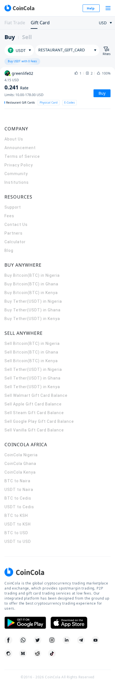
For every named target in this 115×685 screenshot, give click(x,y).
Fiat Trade (14, 23)
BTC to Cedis (17, 498)
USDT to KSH (17, 524)
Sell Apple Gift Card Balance (33, 404)
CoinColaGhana (20, 463)
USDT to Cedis (19, 507)
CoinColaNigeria (21, 455)
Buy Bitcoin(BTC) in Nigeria (32, 275)
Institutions (16, 182)
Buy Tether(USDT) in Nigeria (33, 301)
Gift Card (40, 23)
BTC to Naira (17, 481)
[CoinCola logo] (19, 8)
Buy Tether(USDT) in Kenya (32, 318)
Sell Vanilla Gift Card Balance (34, 430)
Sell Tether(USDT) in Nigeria (33, 369)
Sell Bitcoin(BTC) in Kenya (31, 361)
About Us (13, 139)
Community (16, 173)
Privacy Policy (18, 165)
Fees (9, 216)
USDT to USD (17, 541)
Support (12, 207)
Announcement (20, 147)
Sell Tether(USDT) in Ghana (32, 378)
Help (91, 8)
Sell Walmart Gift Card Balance (36, 395)
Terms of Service (22, 156)
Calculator (15, 242)
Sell (27, 37)
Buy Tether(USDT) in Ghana (32, 310)
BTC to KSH (16, 515)
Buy (9, 37)
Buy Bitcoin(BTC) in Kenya (31, 292)
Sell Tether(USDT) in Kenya (32, 387)
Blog (8, 250)
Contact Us (16, 224)
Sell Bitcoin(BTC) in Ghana (31, 352)
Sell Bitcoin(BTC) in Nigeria (32, 343)
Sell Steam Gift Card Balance (34, 412)
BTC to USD (16, 533)
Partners (13, 233)
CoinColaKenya (20, 472)
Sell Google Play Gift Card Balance (39, 421)
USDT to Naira (18, 489)
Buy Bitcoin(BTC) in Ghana (31, 284)
